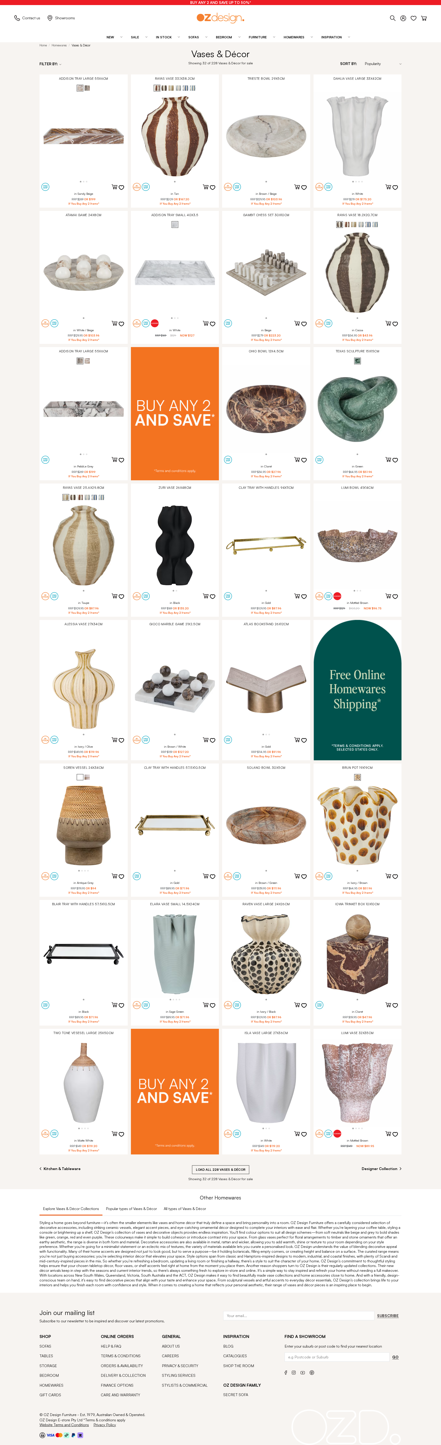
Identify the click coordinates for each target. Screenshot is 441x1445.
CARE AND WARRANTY (120, 1395)
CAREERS (170, 1356)
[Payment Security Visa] (50, 1435)
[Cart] (424, 17)
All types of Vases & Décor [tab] (185, 1208)
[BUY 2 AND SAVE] (175, 413)
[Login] (405, 17)
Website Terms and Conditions (64, 1424)
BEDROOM (49, 1375)
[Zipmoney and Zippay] (80, 1435)
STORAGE (48, 1365)
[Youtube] (302, 1372)
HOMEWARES (51, 1385)
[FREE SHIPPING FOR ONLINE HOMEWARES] (358, 690)
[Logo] (220, 18)
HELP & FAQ (111, 1346)
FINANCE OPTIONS (117, 1385)
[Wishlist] (416, 17)
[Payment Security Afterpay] (66, 1435)
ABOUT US (171, 1346)
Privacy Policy (104, 1424)
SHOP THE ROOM (238, 1365)
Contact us (31, 18)
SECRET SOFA (235, 1394)
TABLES (46, 1356)
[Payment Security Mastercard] (59, 1434)
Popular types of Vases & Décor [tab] (131, 1208)
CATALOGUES (235, 1356)
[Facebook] (286, 1372)
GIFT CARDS (50, 1395)
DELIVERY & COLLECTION (123, 1375)
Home (43, 45)
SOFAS (45, 1346)
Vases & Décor (81, 45)
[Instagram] (294, 1372)
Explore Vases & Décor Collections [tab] (71, 1208)
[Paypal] (73, 1435)
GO (395, 1357)
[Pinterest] (312, 1372)
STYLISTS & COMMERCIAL (185, 1385)
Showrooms (65, 18)
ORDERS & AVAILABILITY (122, 1365)
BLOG (228, 1346)
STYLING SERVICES (178, 1375)
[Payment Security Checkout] (42, 1435)
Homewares (59, 45)
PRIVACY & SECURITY (180, 1365)
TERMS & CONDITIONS (121, 1356)
